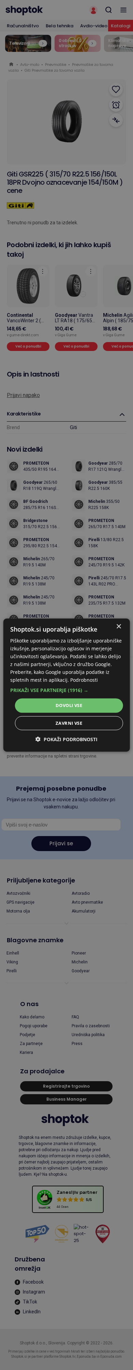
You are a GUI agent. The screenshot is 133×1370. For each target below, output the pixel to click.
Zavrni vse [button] (69, 723)
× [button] (118, 626)
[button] (66, 690)
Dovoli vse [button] (69, 705)
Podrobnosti (84, 680)
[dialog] (66, 685)
